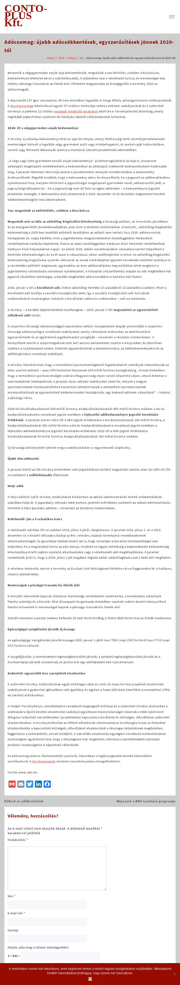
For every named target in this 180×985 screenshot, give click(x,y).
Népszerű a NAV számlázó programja (146, 801)
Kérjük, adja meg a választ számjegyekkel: (38, 947)
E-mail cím (16, 913)
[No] (174, 974)
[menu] (172, 16)
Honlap (13, 930)
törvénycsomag (22, 106)
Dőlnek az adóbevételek (23, 801)
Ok (90, 979)
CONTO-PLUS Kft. (25, 15)
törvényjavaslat (44, 761)
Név (12, 896)
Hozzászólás (18, 840)
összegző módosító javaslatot (76, 111)
